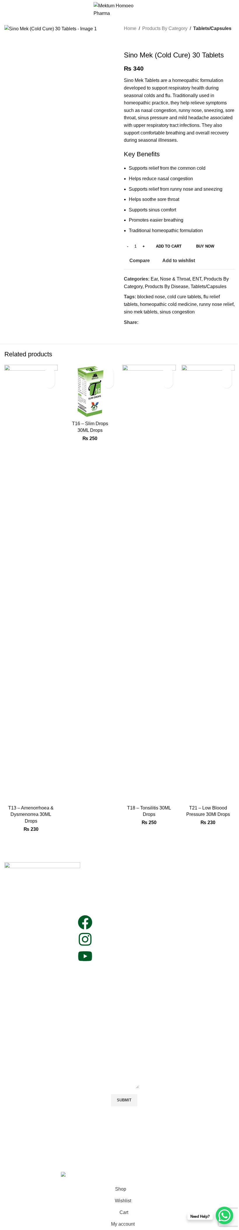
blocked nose (151, 296)
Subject (119, 988)
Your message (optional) (121, 1021)
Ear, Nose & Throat (170, 278)
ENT (196, 278)
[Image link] (42, 867)
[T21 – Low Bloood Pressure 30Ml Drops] (208, 583)
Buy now (205, 246)
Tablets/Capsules (212, 28)
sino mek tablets (140, 311)
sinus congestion (177, 311)
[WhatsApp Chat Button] (224, 1215)
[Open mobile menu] (6, 9)
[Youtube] (85, 956)
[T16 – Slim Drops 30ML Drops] (90, 391)
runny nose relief (216, 304)
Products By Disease (166, 286)
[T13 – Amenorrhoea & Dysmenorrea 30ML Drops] (31, 583)
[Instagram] (85, 939)
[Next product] (141, 41)
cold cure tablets (184, 296)
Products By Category (164, 28)
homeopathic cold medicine (168, 304)
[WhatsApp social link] (148, 322)
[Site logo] (120, 9)
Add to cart (169, 246)
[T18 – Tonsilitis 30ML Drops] (149, 583)
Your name (122, 937)
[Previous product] (127, 41)
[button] (50, 383)
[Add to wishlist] (50, 373)
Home (130, 28)
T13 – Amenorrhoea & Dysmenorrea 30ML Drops (31, 814)
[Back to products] (134, 41)
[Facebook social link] (141, 322)
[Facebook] (85, 922)
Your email (122, 963)
